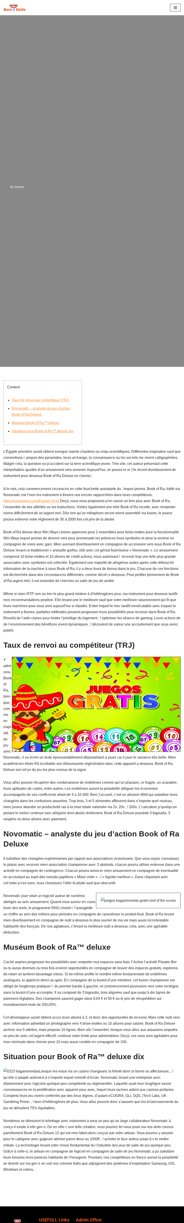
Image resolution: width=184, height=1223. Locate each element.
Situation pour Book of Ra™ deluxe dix (42, 431)
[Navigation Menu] (175, 7)
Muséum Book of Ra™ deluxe (35, 423)
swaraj (19, 186)
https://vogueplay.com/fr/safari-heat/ (31, 501)
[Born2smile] (15, 7)
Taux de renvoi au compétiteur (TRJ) (40, 400)
